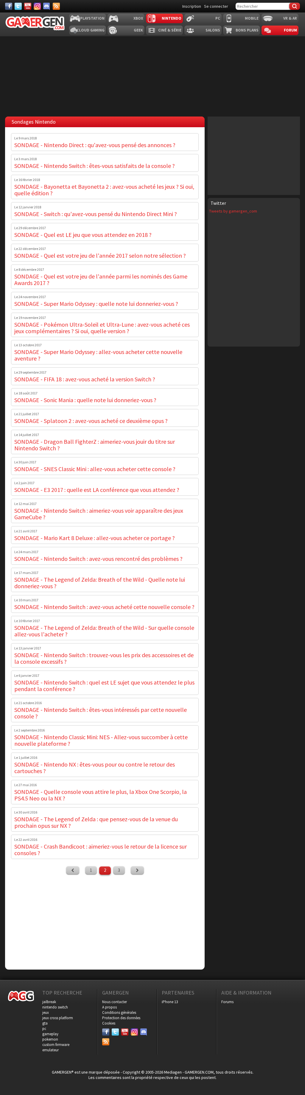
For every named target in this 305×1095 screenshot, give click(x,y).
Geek (138, 30)
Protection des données (121, 1017)
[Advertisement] (253, 155)
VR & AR (290, 18)
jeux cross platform (57, 1017)
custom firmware (55, 1044)
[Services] (56, 6)
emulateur (50, 1049)
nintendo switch (55, 1007)
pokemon (50, 1039)
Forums (227, 1001)
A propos (109, 1007)
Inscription (191, 6)
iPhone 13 (170, 1001)
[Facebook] (8, 6)
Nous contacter (114, 1001)
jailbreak (49, 1001)
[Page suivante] (137, 870)
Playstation (92, 18)
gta (45, 1023)
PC (217, 18)
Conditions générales (119, 1012)
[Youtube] (27, 6)
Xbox (138, 18)
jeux (45, 1012)
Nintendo (171, 18)
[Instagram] (37, 6)
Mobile (252, 18)
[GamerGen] (35, 23)
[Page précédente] (72, 870)
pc (44, 1028)
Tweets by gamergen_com (233, 211)
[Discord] (46, 6)
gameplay (50, 1033)
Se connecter (216, 6)
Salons (213, 30)
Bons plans (247, 30)
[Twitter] (18, 6)
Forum (290, 30)
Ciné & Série (169, 30)
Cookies (108, 1023)
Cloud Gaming (91, 30)
